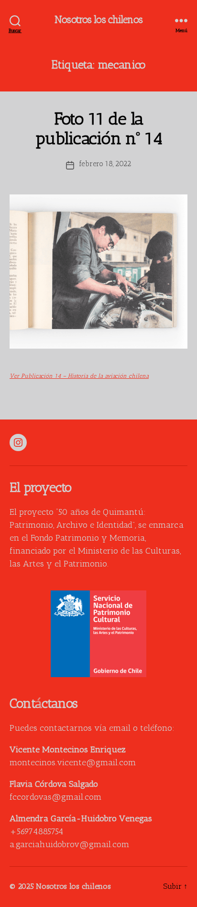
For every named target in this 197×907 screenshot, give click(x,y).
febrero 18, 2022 (105, 164)
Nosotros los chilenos (98, 20)
